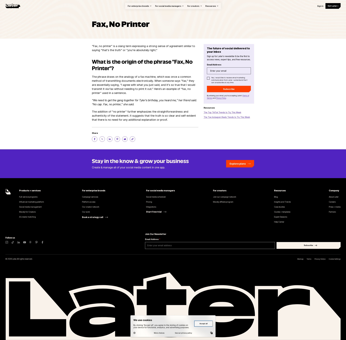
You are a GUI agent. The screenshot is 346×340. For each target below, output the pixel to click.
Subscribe (229, 89)
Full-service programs (28, 197)
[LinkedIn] (18, 242)
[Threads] (30, 242)
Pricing (149, 202)
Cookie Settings (335, 259)
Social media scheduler (156, 197)
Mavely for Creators (27, 212)
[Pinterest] (36, 242)
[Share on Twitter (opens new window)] (102, 139)
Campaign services (90, 197)
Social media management (30, 207)
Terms (309, 259)
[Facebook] (42, 242)
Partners (332, 212)
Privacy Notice (320, 259)
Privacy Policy (221, 98)
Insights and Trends (282, 202)
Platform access (88, 202)
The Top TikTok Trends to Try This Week (222, 112)
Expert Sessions (280, 217)
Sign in (320, 6)
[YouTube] (24, 242)
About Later (334, 197)
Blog (276, 197)
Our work (86, 212)
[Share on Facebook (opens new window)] (94, 139)
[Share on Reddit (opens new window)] (125, 139)
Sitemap (300, 259)
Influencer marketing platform (31, 202)
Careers (332, 202)
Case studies (279, 207)
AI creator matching (27, 217)
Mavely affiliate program (223, 202)
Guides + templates (282, 212)
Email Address (152, 239)
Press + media (335, 207)
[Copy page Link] (132, 139)
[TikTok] (12, 242)
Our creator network (90, 207)
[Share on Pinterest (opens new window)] (117, 139)
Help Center (279, 222)
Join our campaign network (224, 197)
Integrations (151, 207)
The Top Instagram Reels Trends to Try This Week (227, 117)
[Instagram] (6, 242)
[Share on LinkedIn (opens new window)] (109, 139)
